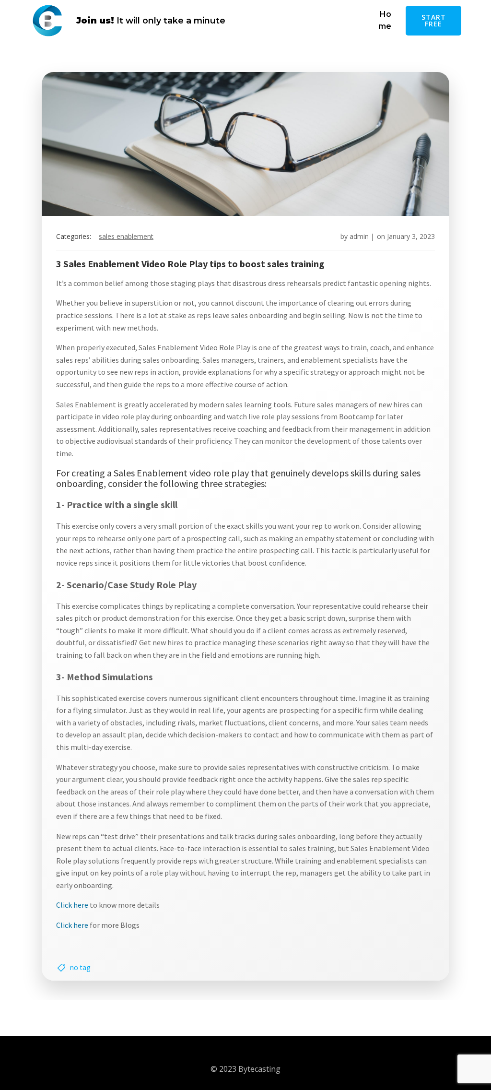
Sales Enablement (126, 236)
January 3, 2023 (411, 236)
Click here (72, 905)
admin (359, 236)
